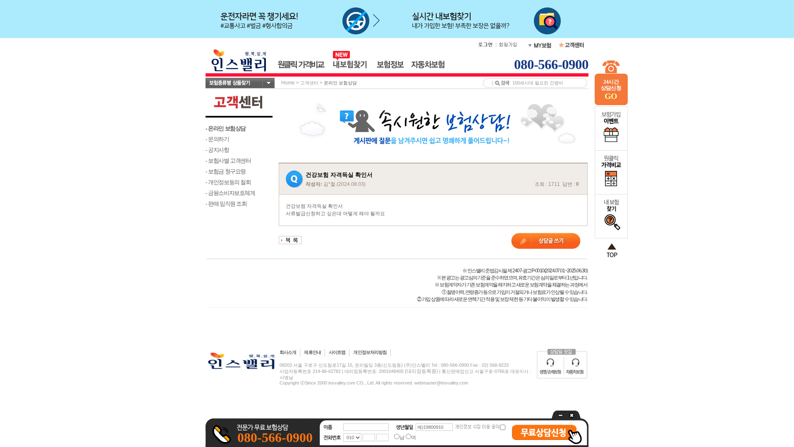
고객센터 (309, 82)
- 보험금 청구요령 (226, 171)
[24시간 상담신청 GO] (611, 103)
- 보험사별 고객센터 (228, 160)
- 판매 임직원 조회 (226, 203)
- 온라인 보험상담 (226, 128)
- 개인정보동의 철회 (228, 182)
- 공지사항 (217, 150)
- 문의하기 (217, 139)
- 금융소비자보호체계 (230, 193)
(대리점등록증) (421, 371)
